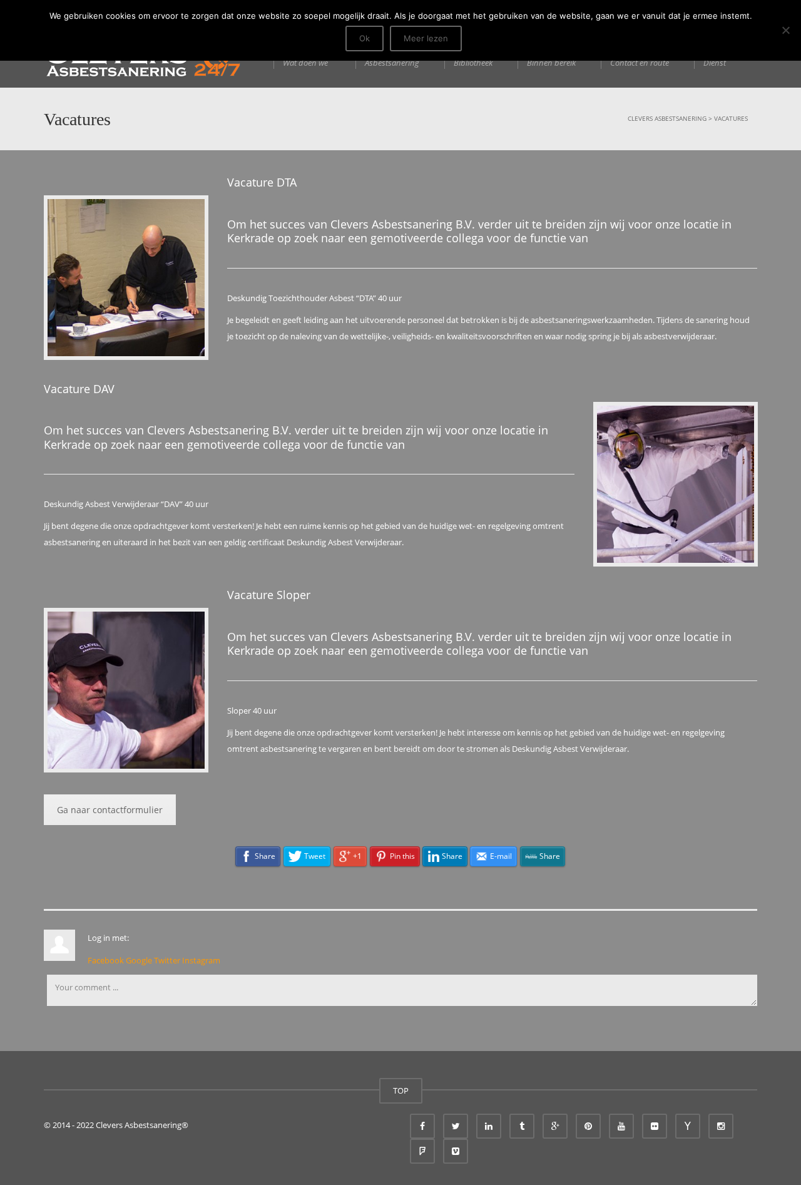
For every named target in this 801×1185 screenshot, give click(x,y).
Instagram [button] (201, 960)
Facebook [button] (107, 960)
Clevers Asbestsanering (667, 118)
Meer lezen (426, 38)
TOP (401, 1090)
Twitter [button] (168, 960)
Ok (364, 38)
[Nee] (785, 30)
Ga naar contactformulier (110, 810)
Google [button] (140, 960)
